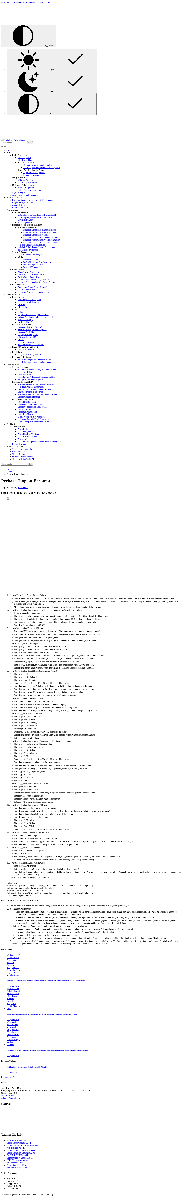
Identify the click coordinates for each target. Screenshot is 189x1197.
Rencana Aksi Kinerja (27, 332)
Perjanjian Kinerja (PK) (28, 334)
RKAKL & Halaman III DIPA (31, 344)
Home (9, 150)
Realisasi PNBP (25, 322)
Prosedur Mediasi (30, 260)
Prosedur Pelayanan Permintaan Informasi (36, 384)
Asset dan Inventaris (26, 349)
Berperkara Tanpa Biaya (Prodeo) (32, 287)
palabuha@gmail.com (10, 1098)
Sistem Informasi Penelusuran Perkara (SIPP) (37, 215)
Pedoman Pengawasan (27, 412)
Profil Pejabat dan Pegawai (29, 299)
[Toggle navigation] (5, 146)
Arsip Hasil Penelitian (27, 437)
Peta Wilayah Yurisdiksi (28, 182)
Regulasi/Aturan (19, 444)
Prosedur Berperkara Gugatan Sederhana (41, 242)
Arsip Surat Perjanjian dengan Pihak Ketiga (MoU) (40, 441)
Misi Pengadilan (25, 160)
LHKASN (22, 307)
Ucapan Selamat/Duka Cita (24, 456)
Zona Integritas (18, 205)
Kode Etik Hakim (25, 414)
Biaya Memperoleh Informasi (30, 392)
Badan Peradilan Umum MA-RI (21, 1153)
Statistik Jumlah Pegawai (28, 302)
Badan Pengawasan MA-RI (19, 1143)
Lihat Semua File (8, 1077)
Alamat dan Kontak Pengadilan (26, 195)
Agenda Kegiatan (20, 192)
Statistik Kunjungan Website (24, 449)
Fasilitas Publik (24, 374)
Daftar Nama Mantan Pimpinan (31, 190)
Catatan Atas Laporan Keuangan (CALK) (36, 317)
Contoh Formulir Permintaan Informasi (35, 389)
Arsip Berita (23, 429)
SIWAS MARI (24, 409)
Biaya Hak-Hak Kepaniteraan (31, 274)
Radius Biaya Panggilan (28, 277)
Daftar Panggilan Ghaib (33, 265)
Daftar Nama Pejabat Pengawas (31, 417)
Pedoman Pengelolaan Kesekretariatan (34, 359)
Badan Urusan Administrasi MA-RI (22, 1145)
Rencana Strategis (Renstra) (30, 327)
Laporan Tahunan (20, 207)
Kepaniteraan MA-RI (16, 1148)
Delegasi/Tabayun (31, 267)
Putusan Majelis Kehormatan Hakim (33, 422)
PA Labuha (23, 487)
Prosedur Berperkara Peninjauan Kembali (41, 237)
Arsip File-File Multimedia (29, 434)
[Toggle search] (2, 146)
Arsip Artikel (23, 439)
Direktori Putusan (25, 220)
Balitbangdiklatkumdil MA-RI (20, 1158)
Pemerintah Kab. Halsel (17, 1168)
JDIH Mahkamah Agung (17, 1160)
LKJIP (21, 339)
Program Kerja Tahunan (22, 202)
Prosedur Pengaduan (27, 402)
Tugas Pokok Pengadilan (34, 172)
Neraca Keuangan (25, 319)
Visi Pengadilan (24, 157)
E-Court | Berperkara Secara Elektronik (35, 217)
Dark (51, 92)
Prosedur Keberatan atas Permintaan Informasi (38, 394)
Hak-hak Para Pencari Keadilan (31, 245)
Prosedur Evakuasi (20, 451)
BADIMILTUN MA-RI (17, 1155)
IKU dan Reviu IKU (27, 337)
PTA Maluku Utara (15, 1163)
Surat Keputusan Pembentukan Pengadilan (41, 167)
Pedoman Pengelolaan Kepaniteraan (33, 292)
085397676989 (7, 1095)
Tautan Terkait (18, 454)
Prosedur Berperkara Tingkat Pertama (39, 230)
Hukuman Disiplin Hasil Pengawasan (34, 419)
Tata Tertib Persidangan (28, 250)
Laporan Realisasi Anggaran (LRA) (33, 314)
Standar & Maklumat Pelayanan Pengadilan (37, 369)
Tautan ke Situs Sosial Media (24, 459)
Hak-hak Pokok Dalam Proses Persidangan (36, 247)
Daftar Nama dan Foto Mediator (37, 262)
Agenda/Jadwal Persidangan (30, 255)
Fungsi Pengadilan (31, 175)
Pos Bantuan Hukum (27, 289)
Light (51, 70)
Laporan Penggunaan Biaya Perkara (33, 279)
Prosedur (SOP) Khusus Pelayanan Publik (36, 377)
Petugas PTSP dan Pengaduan (31, 379)
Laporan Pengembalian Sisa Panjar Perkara (36, 282)
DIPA (20, 312)
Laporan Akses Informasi (29, 397)
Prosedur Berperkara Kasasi (35, 235)
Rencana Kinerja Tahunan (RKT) (32, 329)
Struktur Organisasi (26, 187)
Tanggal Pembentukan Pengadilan (38, 165)
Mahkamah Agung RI (16, 1140)
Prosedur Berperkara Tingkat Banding (39, 232)
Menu (9, 471)
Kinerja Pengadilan (26, 342)
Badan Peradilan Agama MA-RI (21, 1150)
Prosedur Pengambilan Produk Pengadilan (41, 240)
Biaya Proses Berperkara (28, 272)
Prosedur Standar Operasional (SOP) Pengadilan (33, 200)
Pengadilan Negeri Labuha (18, 1165)
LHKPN (21, 304)
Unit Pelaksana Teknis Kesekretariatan (34, 362)
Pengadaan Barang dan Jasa (30, 354)
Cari (30, 143)
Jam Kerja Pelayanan (27, 372)
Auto (51, 114)
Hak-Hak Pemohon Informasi (31, 387)
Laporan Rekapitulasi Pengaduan (32, 407)
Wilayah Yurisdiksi (26, 180)
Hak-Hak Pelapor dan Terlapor (31, 404)
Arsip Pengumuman (26, 432)
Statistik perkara (25, 222)
